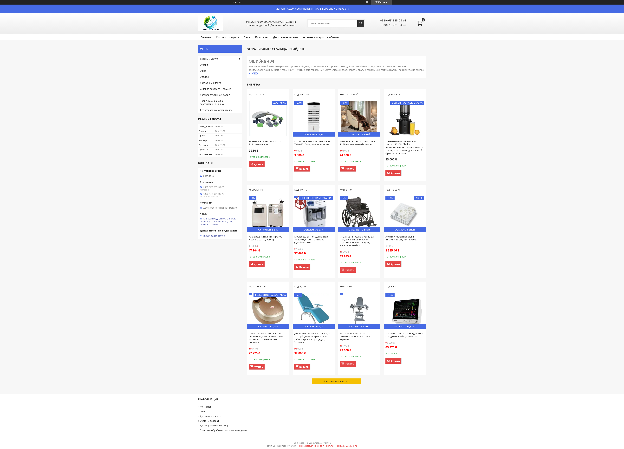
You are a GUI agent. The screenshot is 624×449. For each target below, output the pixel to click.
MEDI (255, 73)
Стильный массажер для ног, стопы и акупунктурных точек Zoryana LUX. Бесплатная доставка (266, 338)
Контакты (261, 37)
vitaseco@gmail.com (214, 235)
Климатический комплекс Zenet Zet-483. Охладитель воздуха (312, 143)
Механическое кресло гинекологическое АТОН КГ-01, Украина (358, 336)
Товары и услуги (209, 58)
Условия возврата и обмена (321, 37)
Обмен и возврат (209, 420)
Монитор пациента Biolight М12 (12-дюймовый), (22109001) (404, 335)
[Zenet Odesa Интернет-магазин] (210, 23)
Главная (206, 37)
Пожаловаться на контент (311, 445)
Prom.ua (327, 443)
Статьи (204, 64)
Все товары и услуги (335, 381)
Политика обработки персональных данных (212, 102)
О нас (247, 37)
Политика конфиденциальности (342, 445)
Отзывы (204, 76)
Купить (258, 164)
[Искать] (360, 23)
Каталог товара (226, 37)
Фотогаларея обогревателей (216, 110)
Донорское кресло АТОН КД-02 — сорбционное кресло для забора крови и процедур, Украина (313, 338)
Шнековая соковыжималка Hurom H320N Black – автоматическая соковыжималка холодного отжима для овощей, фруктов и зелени (404, 147)
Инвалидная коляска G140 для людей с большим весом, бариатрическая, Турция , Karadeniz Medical (357, 241)
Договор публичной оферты (215, 94)
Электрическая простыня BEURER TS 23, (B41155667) (401, 238)
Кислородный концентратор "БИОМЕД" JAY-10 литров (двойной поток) (311, 239)
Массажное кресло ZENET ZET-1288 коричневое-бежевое (358, 143)
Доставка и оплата (285, 37)
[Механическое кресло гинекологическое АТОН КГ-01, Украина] (359, 311)
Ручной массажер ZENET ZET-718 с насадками (266, 143)
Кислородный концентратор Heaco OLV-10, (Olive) (265, 238)
